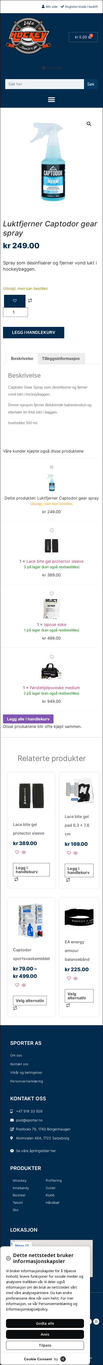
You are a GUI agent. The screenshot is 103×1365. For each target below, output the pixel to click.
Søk (90, 84)
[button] (51, 68)
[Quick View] (23, 852)
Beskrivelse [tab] (22, 358)
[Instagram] (96, 1321)
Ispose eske (55, 624)
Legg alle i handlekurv (28, 718)
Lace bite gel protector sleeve (55, 561)
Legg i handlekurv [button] (27, 869)
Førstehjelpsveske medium (55, 687)
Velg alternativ (30, 1000)
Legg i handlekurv (33, 332)
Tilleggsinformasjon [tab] (61, 358)
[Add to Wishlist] (15, 301)
